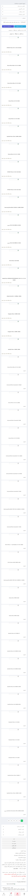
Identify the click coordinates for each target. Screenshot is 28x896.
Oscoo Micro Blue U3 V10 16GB (14, 367)
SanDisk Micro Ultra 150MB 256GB (14, 136)
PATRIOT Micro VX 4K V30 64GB (14, 171)
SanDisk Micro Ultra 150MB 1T (14, 775)
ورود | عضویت (23, 850)
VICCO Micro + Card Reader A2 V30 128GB (14, 544)
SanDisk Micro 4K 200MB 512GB (14, 651)
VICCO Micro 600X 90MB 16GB (14, 562)
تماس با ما (14, 843)
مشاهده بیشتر (16, 868)
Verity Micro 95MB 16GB (14, 615)
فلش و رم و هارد (21, 6)
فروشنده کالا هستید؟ (22, 857)
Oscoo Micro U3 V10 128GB (14, 402)
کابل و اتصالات (22, 14)
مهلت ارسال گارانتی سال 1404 (15, 22)
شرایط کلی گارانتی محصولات (20, 853)
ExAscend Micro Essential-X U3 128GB (14, 455)
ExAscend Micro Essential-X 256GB (14, 384)
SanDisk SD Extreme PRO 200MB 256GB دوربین (14, 810)
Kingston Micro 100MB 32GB (14, 313)
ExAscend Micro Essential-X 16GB (14, 526)
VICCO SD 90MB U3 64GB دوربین (14, 225)
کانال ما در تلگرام (19, 26)
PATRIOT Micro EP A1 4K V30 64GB (14, 47)
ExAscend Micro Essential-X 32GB (14, 491)
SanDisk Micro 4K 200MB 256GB (14, 668)
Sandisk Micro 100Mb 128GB (14, 349)
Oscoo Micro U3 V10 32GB (14, 100)
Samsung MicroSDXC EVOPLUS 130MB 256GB (14, 207)
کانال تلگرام (14, 845)
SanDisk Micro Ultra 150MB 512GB (14, 793)
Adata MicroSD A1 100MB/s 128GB (14, 296)
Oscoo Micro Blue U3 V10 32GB (14, 83)
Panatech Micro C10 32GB (14, 739)
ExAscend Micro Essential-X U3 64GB (14, 473)
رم (22, 30)
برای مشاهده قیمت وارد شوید (6, 51)
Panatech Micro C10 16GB (14, 757)
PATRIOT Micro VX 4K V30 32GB (14, 189)
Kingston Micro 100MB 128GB (14, 331)
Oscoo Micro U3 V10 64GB (14, 438)
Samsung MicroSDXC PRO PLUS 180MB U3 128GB (14, 580)
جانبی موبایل (22, 11)
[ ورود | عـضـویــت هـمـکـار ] (20, 3)
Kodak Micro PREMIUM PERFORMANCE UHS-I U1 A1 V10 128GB (14, 279)
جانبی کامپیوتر (22, 8)
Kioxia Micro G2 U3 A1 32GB (14, 154)
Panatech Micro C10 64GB (14, 722)
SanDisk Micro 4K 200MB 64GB (14, 704)
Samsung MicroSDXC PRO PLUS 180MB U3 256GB (14, 509)
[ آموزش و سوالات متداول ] (21, 859)
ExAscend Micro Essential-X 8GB (14, 420)
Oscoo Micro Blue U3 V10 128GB (14, 65)
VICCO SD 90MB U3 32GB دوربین (14, 242)
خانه (25, 30)
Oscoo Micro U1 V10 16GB (14, 118)
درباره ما (14, 841)
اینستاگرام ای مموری (7, 26)
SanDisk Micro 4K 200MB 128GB (14, 686)
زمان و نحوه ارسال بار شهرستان (20, 855)
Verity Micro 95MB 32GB (14, 597)
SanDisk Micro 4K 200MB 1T (14, 633)
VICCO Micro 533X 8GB (14, 260)
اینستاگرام (14, 847)
